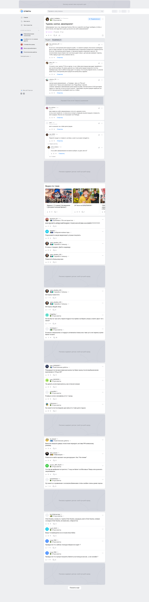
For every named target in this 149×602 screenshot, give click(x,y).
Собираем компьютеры (61, 232)
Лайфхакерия (58, 454)
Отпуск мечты (56, 20)
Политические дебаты (60, 367)
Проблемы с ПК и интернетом (63, 220)
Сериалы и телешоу (60, 244)
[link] (58, 201)
